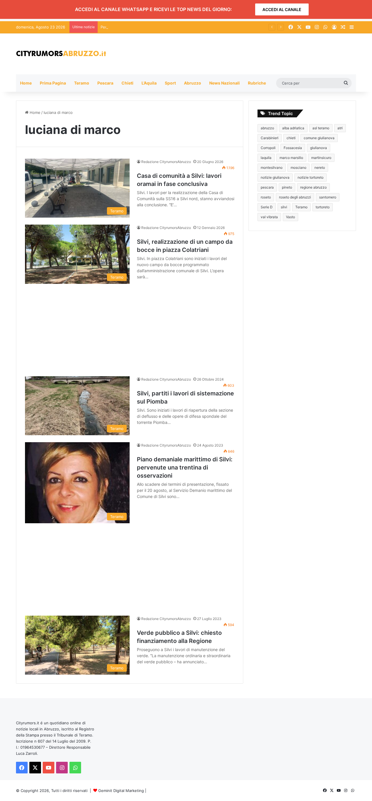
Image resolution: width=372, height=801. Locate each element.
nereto (319, 167)
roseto (266, 197)
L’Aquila (149, 82)
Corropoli (268, 148)
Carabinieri (269, 138)
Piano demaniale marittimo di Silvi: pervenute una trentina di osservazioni (185, 467)
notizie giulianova (275, 177)
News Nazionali (224, 82)
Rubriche (257, 82)
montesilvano (271, 167)
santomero (327, 197)
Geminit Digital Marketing (121, 790)
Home (26, 82)
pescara (267, 187)
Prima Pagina (53, 82)
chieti (291, 138)
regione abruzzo (313, 187)
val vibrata (269, 217)
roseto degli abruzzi (295, 197)
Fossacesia (293, 148)
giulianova (318, 148)
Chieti (127, 82)
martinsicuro (321, 157)
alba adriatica (293, 128)
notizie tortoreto (310, 177)
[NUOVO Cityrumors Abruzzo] (61, 54)
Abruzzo (192, 82)
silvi (284, 207)
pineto (287, 187)
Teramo (81, 82)
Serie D (267, 207)
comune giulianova (319, 138)
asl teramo (320, 128)
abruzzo (267, 128)
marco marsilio (291, 157)
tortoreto (323, 207)
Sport (170, 82)
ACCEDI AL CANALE (281, 9)
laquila (266, 157)
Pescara (105, 82)
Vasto (290, 217)
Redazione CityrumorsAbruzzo (166, 162)
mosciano (298, 167)
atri (340, 128)
